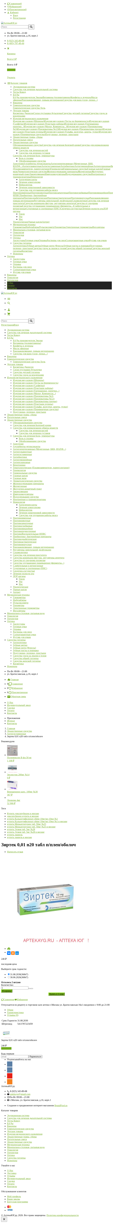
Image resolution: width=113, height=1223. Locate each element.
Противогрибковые (23, 526)
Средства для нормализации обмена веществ (35, 428)
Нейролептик (25, 510)
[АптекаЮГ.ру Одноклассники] (9, 1081)
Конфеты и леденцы (23, 346)
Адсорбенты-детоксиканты (26, 446)
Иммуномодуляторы (23, 494)
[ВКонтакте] (9, 953)
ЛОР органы (19, 576)
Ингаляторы (19, 610)
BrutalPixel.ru (60, 1105)
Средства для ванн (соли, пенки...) (30, 353)
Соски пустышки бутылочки (27, 369)
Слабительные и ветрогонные (28, 565)
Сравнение (17, 684)
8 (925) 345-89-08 (15, 40)
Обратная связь (18, 696)
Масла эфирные (21, 348)
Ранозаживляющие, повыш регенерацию (33, 351)
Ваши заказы (13, 1199)
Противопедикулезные (24, 531)
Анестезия (18, 444)
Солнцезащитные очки (24, 269)
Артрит (16, 592)
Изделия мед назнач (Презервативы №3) (33, 396)
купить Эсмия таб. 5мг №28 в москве (25, 832)
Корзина (11, 70)
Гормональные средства (25, 473)
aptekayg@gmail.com (20, 1094)
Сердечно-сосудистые (24, 571)
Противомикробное (23, 528)
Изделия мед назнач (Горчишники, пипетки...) (36, 391)
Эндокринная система (18, 330)
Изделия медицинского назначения (24, 377)
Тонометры (18, 605)
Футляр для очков (22, 272)
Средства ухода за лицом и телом (29, 655)
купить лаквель (15, 834)
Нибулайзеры (19, 600)
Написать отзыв (15, 852)
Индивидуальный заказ (19, 705)
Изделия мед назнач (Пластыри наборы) (33, 388)
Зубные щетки (20, 645)
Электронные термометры (26, 608)
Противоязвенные (22, 518)
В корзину (6, 1048)
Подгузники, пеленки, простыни (29, 412)
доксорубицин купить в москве (23, 816)
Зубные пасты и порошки (26, 650)
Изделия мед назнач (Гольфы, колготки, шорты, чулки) (40, 406)
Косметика (18, 663)
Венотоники (19, 465)
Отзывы (11, 1176)
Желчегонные (20, 486)
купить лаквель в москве (19, 837)
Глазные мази (19, 478)
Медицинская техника (18, 595)
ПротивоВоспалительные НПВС (29, 534)
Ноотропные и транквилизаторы (29, 499)
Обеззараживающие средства (27, 422)
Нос (21, 584)
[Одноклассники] (13, 953)
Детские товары (15, 364)
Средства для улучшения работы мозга (38, 515)
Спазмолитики (20, 552)
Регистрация (19, 18)
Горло (22, 579)
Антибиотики (20, 457)
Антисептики (20, 642)
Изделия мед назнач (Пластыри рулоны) (33, 404)
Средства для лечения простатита (30, 555)
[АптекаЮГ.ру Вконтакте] (9, 1070)
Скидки (11, 708)
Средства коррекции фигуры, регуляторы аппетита (38, 557)
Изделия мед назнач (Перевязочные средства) (36, 409)
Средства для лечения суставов (34, 433)
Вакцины (11, 275)
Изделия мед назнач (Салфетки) (29, 385)
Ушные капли (20, 589)
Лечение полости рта (23, 573)
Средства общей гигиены (26, 658)
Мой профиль (14, 1196)
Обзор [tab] (10, 1010)
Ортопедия (12, 280)
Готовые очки (20, 261)
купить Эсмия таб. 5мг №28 (21, 829)
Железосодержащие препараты (28, 483)
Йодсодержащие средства (26, 497)
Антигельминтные (22, 451)
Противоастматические (24, 542)
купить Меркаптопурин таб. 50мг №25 (26, 824)
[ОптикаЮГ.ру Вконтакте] (9, 1064)
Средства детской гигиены (26, 372)
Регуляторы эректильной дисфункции (32, 550)
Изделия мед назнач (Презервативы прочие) (35, 401)
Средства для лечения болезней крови (32, 425)
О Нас (10, 283)
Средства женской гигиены (27, 661)
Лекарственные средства (19, 420)
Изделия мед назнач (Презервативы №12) (33, 399)
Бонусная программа (17, 1201)
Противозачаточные (23, 523)
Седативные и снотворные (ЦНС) (30, 568)
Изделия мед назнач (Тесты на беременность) (35, 383)
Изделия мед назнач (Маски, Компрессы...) (34, 393)
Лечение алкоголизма (29, 507)
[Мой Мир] (17, 953)
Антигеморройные (22, 459)
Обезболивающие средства (32, 441)
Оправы (17, 264)
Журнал (11, 721)
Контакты (12, 288)
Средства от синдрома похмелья (29, 560)
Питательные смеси (17, 417)
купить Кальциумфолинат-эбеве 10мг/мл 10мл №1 (32, 819)
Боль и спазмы (26, 438)
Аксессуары (19, 259)
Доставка (11, 1173)
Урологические (20, 587)
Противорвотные (21, 520)
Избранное (17, 688)
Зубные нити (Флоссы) (24, 648)
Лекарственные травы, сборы (22, 414)
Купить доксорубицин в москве (23, 813)
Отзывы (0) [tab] (12, 1015)
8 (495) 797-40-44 (15, 43)
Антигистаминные (22, 454)
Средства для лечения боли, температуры (34, 436)
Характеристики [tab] (15, 1012)
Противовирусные (22, 544)
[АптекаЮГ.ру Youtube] (9, 1075)
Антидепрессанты (28, 504)
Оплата (10, 285)
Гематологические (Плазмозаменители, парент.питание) (41, 467)
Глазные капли (20, 475)
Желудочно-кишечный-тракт (27, 489)
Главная (15, 679)
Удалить (11, 77)
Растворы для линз (22, 267)
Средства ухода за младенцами (28, 375)
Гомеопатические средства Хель (29, 361)
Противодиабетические (25, 539)
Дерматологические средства (27, 481)
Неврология (19, 502)
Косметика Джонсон (23, 367)
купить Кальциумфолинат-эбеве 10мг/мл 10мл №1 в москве (37, 821)
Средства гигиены (16, 640)
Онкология (12, 277)
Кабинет (14, 12)
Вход (15, 15)
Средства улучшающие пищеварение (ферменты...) (38, 563)
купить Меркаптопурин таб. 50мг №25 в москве (31, 826)
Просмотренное (20, 692)
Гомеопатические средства (20, 359)
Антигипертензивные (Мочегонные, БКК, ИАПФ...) (39, 449)
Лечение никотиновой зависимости (37, 512)
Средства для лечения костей (33, 430)
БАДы (10, 338)
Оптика (11, 621)
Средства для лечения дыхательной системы (29, 332)
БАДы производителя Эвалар (28, 340)
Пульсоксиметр (20, 602)
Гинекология (19, 470)
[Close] (4, 1219)
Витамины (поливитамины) (27, 343)
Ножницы (12, 666)
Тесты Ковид (13, 335)
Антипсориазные (21, 462)
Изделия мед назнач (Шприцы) (28, 380)
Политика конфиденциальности (62, 1215)
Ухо (20, 581)
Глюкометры (19, 597)
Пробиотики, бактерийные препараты (32, 536)
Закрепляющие (20, 491)
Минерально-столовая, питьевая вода (26, 613)
